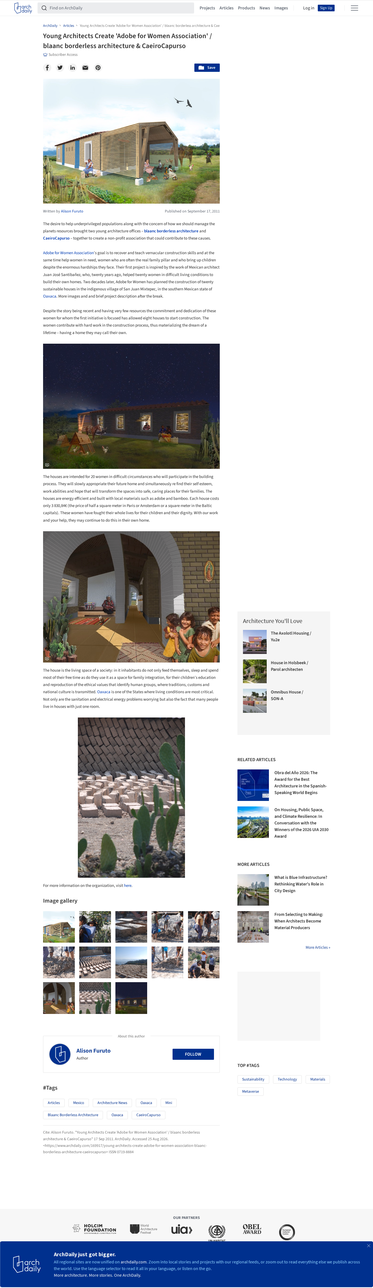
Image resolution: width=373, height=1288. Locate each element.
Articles (226, 8)
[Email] (85, 68)
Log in (308, 8)
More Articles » (318, 947)
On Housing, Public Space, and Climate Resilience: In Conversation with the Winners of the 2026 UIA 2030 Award (301, 823)
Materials (317, 1079)
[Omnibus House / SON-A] (255, 701)
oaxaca (117, 1115)
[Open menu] (354, 8)
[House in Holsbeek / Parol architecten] (255, 671)
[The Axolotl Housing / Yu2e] (255, 642)
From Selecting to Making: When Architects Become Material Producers (298, 921)
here (127, 886)
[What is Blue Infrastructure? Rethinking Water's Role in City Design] (253, 890)
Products (246, 8)
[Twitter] (60, 68)
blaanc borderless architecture (171, 231)
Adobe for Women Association (68, 253)
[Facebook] (47, 68)
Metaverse (250, 1091)
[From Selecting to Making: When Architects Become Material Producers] (253, 927)
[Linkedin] (72, 68)
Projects (207, 8)
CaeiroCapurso (56, 238)
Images (281, 8)
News (265, 8)
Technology (287, 1079)
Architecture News (112, 1103)
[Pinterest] (98, 68)
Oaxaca (49, 296)
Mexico (78, 1103)
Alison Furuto (93, 1051)
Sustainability (253, 1079)
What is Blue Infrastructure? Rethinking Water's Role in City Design (300, 884)
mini (168, 1103)
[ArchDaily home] (23, 8)
